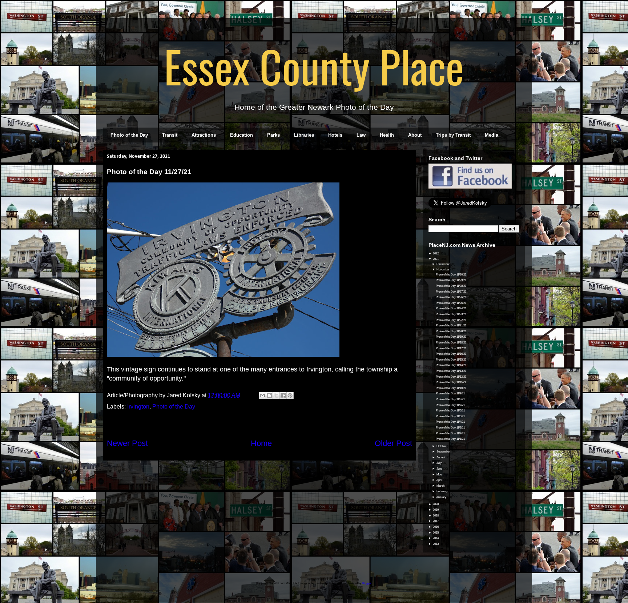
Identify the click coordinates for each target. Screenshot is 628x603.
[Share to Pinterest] (290, 395)
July (439, 463)
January (441, 497)
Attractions (204, 135)
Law (361, 135)
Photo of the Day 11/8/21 (450, 399)
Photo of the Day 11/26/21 (451, 297)
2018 (436, 515)
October (441, 446)
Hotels (335, 135)
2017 (436, 521)
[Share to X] (276, 395)
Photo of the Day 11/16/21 (451, 353)
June (439, 468)
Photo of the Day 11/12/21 (451, 376)
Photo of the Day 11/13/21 (451, 371)
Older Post (393, 443)
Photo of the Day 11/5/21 (450, 416)
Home (261, 443)
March (440, 485)
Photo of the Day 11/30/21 (451, 274)
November (443, 269)
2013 (436, 544)
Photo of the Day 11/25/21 (451, 303)
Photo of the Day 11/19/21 (451, 336)
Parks (273, 135)
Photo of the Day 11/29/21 (451, 280)
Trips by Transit (453, 135)
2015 (436, 532)
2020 (436, 504)
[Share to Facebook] (283, 395)
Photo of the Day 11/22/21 (451, 320)
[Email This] (262, 395)
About (415, 135)
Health (387, 135)
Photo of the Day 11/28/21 (451, 286)
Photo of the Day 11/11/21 (451, 382)
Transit (169, 135)
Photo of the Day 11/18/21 (451, 342)
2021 (436, 259)
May (439, 474)
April (439, 480)
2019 (436, 509)
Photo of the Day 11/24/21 (451, 308)
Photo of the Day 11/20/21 (451, 331)
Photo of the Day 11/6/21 (450, 410)
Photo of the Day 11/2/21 (450, 433)
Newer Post (127, 443)
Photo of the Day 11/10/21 (451, 388)
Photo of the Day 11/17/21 (451, 348)
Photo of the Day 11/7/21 (450, 405)
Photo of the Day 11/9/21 (450, 393)
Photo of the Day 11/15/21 (451, 359)
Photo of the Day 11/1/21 (450, 439)
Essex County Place (314, 65)
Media (491, 135)
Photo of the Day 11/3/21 (450, 427)
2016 (436, 526)
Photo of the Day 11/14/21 (451, 365)
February (442, 491)
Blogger (366, 583)
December (443, 264)
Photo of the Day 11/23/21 (451, 314)
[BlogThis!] (269, 395)
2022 (436, 253)
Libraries (304, 135)
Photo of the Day (129, 135)
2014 (436, 538)
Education (241, 135)
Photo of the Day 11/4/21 (450, 421)
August (441, 457)
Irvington (138, 406)
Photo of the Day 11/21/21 (451, 325)
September (443, 451)
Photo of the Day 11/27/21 (451, 291)
